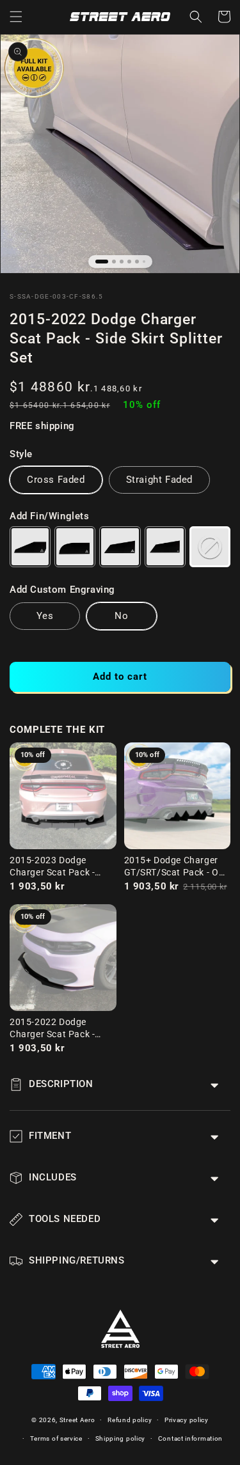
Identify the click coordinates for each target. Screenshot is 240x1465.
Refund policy (130, 1419)
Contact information (190, 1438)
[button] (16, 17)
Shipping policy (120, 1438)
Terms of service (56, 1438)
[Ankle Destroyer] (119, 546)
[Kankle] (74, 546)
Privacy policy (186, 1419)
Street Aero (77, 1419)
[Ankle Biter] (30, 546)
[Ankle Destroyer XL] (165, 546)
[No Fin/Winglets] (209, 546)
